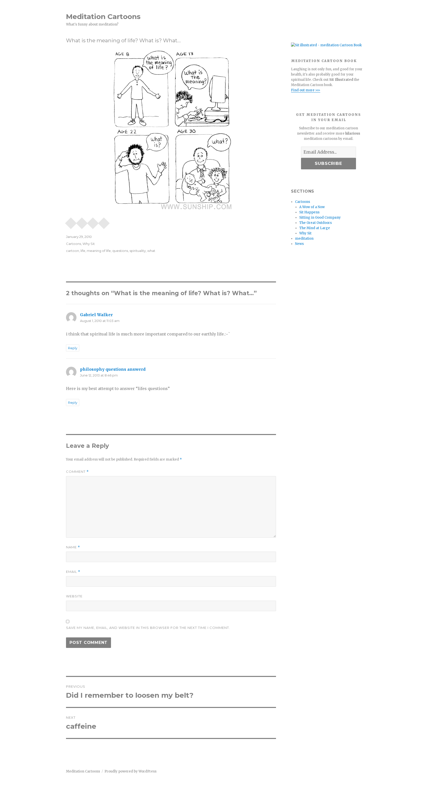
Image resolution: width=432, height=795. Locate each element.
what (151, 251)
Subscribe (328, 163)
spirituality (138, 251)
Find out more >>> (305, 90)
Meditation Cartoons (103, 16)
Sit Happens (309, 212)
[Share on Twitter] (104, 221)
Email (73, 572)
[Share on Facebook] (93, 221)
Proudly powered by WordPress (130, 771)
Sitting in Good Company (320, 217)
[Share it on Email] (71, 221)
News (299, 244)
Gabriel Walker (96, 314)
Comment (77, 472)
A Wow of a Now (312, 207)
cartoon (72, 251)
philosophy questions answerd (113, 369)
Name (73, 547)
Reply (72, 348)
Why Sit (88, 244)
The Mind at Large (314, 228)
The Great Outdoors (315, 223)
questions (120, 251)
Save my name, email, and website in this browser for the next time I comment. (148, 628)
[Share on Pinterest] (82, 221)
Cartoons (73, 244)
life (82, 251)
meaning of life (99, 251)
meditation (304, 238)
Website (74, 596)
